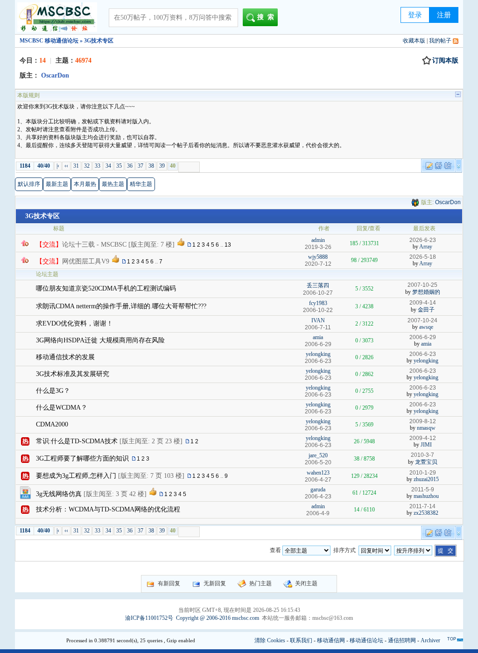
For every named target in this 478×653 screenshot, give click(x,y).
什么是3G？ (53, 390)
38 (151, 166)
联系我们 (301, 640)
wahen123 (318, 472)
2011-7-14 (422, 506)
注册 (444, 15)
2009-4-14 (422, 302)
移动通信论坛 (366, 640)
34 (108, 166)
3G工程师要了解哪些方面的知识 (82, 458)
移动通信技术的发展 (65, 357)
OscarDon (448, 202)
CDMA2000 (52, 424)
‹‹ (66, 166)
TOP (451, 639)
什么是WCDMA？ (61, 407)
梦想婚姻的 (426, 292)
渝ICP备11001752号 (149, 618)
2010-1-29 (422, 472)
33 (97, 166)
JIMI (426, 444)
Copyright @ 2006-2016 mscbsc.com (217, 618)
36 (130, 166)
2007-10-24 (422, 320)
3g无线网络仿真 (59, 493)
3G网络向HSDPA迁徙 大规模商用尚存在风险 (100, 340)
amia (318, 337)
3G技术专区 (42, 216)
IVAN (318, 320)
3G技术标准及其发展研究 (72, 373)
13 (228, 244)
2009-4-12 (422, 438)
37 (140, 166)
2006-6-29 (422, 337)
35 (119, 166)
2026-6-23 (422, 240)
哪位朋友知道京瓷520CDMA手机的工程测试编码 (106, 288)
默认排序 (29, 184)
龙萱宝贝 (426, 462)
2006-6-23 (422, 354)
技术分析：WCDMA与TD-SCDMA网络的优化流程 (108, 509)
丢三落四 (318, 285)
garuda (317, 489)
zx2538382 (426, 513)
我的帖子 (440, 40)
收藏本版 (414, 40)
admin (318, 240)
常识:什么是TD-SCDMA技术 (77, 441)
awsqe (426, 327)
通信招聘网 (402, 640)
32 (87, 166)
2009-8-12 (422, 421)
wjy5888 (318, 257)
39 (162, 166)
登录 (415, 15)
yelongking (318, 354)
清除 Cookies (269, 640)
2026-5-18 (422, 257)
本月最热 (85, 184)
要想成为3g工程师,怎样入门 (76, 475)
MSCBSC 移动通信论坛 (49, 40)
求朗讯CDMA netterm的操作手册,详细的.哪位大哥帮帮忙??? (121, 306)
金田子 (426, 309)
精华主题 (141, 184)
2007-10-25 (422, 285)
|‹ (57, 166)
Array (425, 246)
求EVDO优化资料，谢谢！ (74, 323)
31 (76, 166)
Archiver (430, 640)
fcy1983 (318, 303)
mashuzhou (426, 496)
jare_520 (318, 455)
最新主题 (57, 184)
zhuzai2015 (426, 479)
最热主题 (113, 184)
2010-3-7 (422, 455)
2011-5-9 (422, 489)
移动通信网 (331, 640)
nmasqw (426, 428)
